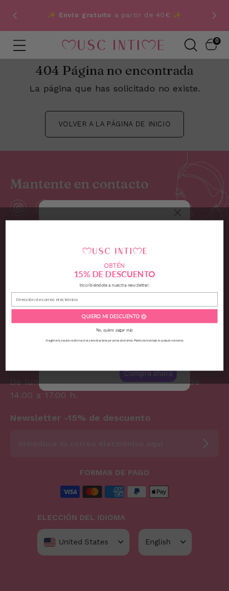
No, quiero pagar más (114, 330)
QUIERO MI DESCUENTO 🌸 (114, 316)
